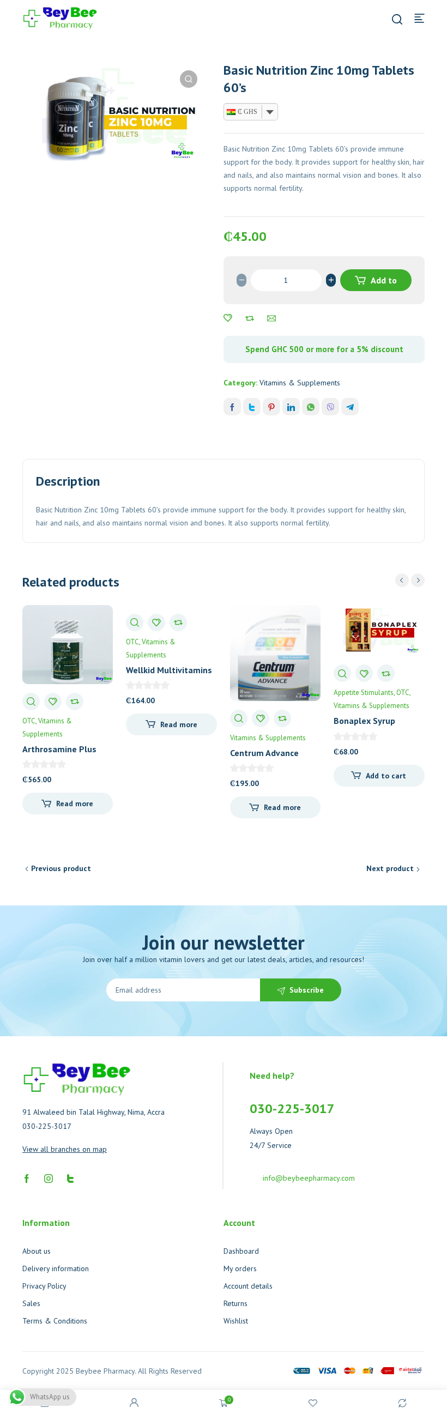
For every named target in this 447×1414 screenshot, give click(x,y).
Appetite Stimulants (364, 692)
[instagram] (48, 1178)
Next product (390, 868)
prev (402, 580)
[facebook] (26, 1178)
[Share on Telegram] (350, 406)
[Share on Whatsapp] (310, 406)
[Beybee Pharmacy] (60, 17)
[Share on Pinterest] (271, 406)
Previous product (61, 868)
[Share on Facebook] (232, 406)
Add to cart (382, 283)
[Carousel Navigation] (410, 580)
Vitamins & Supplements (299, 383)
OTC (28, 721)
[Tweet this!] (252, 406)
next (418, 580)
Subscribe (306, 990)
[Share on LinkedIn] (291, 406)
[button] (188, 79)
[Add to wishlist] (228, 318)
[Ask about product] (271, 318)
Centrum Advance (264, 752)
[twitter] (70, 1178)
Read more (74, 803)
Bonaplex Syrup (364, 720)
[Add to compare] (249, 318)
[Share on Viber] (330, 406)
